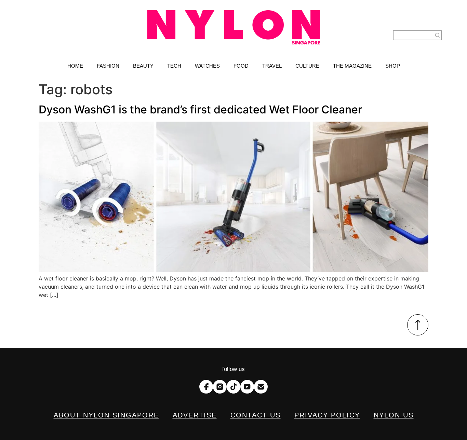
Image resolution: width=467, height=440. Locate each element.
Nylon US (394, 415)
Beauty (143, 65)
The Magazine (352, 65)
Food (241, 65)
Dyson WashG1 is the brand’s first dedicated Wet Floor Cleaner (200, 109)
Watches (207, 65)
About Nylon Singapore (106, 415)
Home (75, 65)
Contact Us (255, 415)
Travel (272, 65)
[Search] (437, 35)
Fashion (108, 65)
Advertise (195, 415)
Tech (174, 65)
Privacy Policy (327, 415)
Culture (307, 65)
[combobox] (413, 35)
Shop (392, 65)
